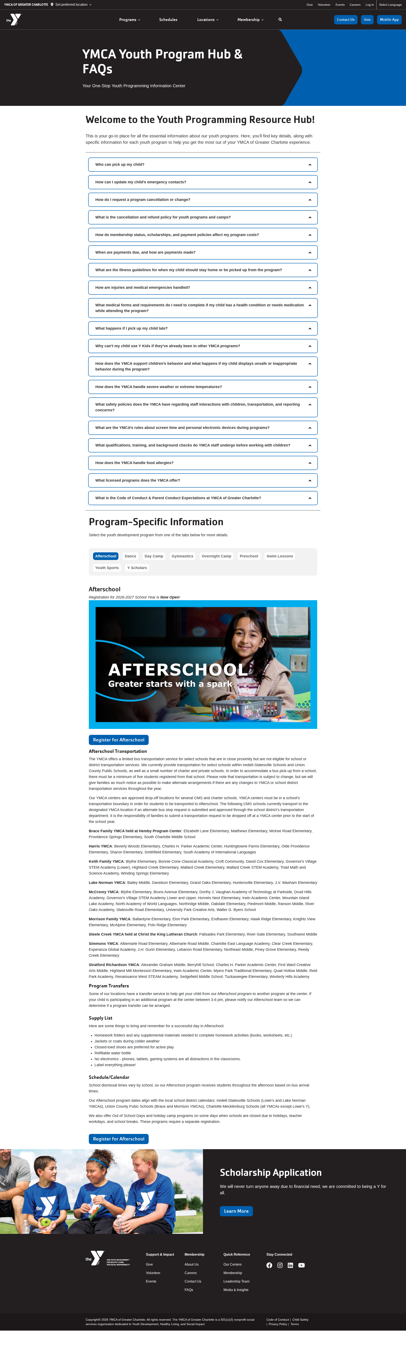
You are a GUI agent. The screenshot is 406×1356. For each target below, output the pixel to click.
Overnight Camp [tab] (216, 556)
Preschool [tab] (249, 556)
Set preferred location (71, 4)
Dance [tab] (130, 556)
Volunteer (324, 4)
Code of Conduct (277, 1319)
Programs (128, 19)
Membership (249, 19)
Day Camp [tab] (154, 556)
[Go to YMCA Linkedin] (290, 1266)
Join (367, 19)
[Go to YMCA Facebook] (269, 1266)
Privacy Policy (278, 1324)
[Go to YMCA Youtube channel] (301, 1266)
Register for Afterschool (118, 740)
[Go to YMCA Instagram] (280, 1266)
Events (340, 4)
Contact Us (346, 19)
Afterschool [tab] (105, 556)
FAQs (189, 1290)
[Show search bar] (280, 19)
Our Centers (233, 1264)
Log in (370, 4)
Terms (295, 1324)
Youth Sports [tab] (107, 568)
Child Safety (300, 1319)
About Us (192, 1264)
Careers (355, 4)
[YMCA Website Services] (28, 19)
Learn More (236, 1211)
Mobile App (389, 19)
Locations (206, 19)
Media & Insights (236, 1290)
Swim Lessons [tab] (280, 556)
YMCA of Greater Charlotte (26, 5)
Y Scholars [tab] (137, 568)
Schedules (168, 19)
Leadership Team (237, 1281)
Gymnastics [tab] (182, 556)
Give (310, 4)
